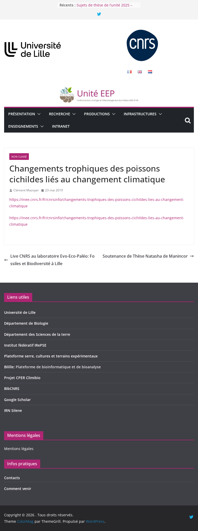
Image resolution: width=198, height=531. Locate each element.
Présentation (21, 113)
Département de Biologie (26, 323)
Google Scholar (17, 399)
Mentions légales (19, 448)
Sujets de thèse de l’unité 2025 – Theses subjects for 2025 (104, 8)
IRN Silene (13, 410)
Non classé (19, 156)
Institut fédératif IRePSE (25, 345)
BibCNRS (11, 388)
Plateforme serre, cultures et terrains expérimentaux (51, 356)
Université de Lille (20, 312)
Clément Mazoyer (26, 190)
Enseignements (23, 126)
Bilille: (10, 366)
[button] (38, 114)
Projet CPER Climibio (22, 377)
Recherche (59, 113)
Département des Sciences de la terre (37, 334)
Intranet (61, 126)
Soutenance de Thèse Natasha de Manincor (145, 256)
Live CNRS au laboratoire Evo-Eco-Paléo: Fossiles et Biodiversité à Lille (52, 259)
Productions (97, 113)
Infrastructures (140, 113)
